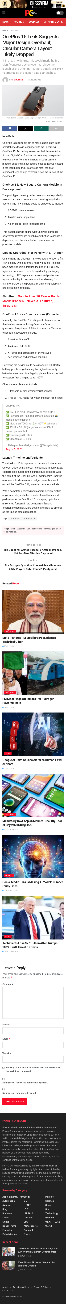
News (5, 22)
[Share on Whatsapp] (41, 128)
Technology (15, 31)
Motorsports (31, 1226)
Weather (49, 1217)
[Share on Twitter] (25, 128)
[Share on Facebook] (9, 128)
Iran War (28, 1217)
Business (34, 22)
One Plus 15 (29, 519)
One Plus (14, 519)
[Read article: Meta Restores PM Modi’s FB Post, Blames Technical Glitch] (33, 612)
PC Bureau (17, 80)
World (48, 1226)
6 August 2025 (34, 80)
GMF (26, 1201)
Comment (8, 984)
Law (26, 1221)
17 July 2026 (9, 707)
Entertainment (9, 1234)
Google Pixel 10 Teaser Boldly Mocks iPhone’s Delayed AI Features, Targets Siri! (31, 300)
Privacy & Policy (41, 1287)
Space (48, 1205)
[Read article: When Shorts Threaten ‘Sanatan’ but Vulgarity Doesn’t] (8, 1265)
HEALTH (28, 1205)
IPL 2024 (28, 1213)
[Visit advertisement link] (33, 4)
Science (9, 875)
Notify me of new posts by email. (19, 1093)
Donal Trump (9, 1226)
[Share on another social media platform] (56, 128)
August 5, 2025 (14, 449)
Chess (5, 1217)
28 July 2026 (9, 646)
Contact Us (7, 1290)
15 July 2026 (9, 768)
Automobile (8, 1201)
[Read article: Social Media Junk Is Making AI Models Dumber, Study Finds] (33, 856)
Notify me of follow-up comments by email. (25, 1082)
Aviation (6, 1205)
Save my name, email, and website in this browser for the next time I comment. (34, 1069)
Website (6, 1053)
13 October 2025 (11, 951)
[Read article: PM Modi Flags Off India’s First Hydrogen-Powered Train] (33, 673)
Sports (49, 1209)
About (5, 1287)
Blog (4, 1209)
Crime (5, 1221)
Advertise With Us (21, 1287)
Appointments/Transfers (15, 1196)
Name (6, 1024)
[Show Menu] (3, 13)
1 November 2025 (11, 890)
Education (7, 1230)
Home (5, 31)
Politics (18, 22)
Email (6, 1038)
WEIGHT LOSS (52, 1221)
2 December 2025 (11, 829)
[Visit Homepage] (31, 13)
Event (27, 1196)
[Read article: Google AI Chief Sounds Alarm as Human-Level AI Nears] (33, 734)
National (10, 631)
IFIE (26, 1209)
